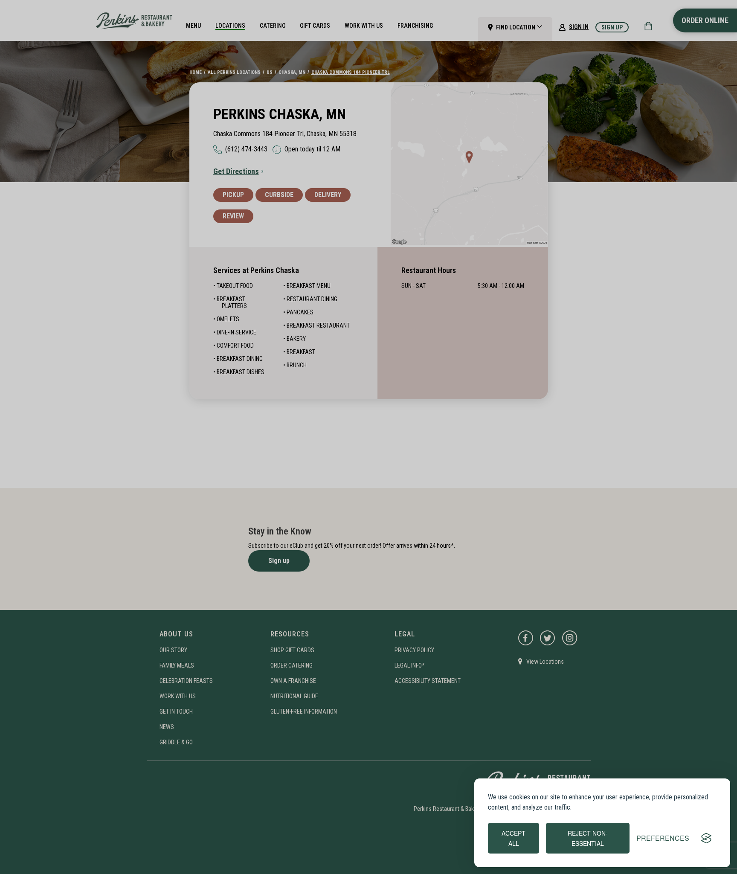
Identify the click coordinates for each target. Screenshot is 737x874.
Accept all (513, 838)
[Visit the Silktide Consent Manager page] (706, 838)
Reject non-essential (588, 838)
